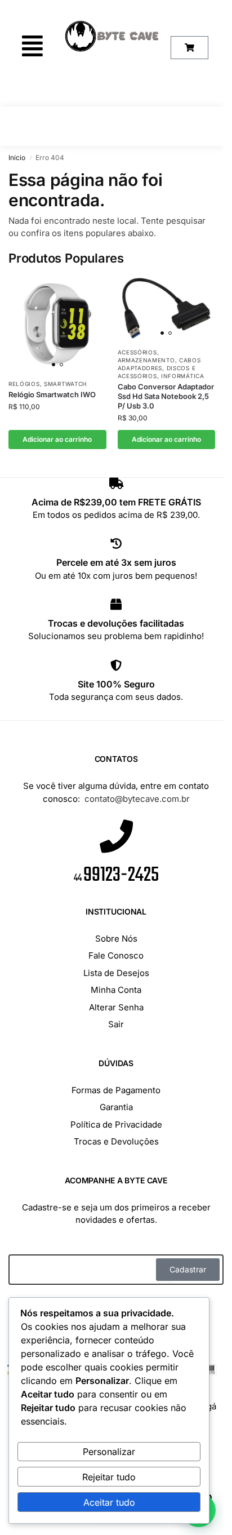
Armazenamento (146, 360)
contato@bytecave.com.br (137, 798)
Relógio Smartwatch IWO (52, 394)
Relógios (24, 383)
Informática (182, 375)
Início (16, 157)
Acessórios (137, 352)
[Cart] (189, 47)
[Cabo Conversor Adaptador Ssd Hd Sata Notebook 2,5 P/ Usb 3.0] (167, 308)
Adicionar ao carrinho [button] (57, 439)
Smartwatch (65, 383)
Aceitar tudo (109, 1502)
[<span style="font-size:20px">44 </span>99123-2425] (116, 836)
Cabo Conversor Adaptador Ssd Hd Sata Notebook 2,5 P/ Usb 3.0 (166, 396)
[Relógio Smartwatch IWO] (57, 324)
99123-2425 (116, 875)
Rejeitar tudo (109, 1477)
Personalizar (109, 1451)
